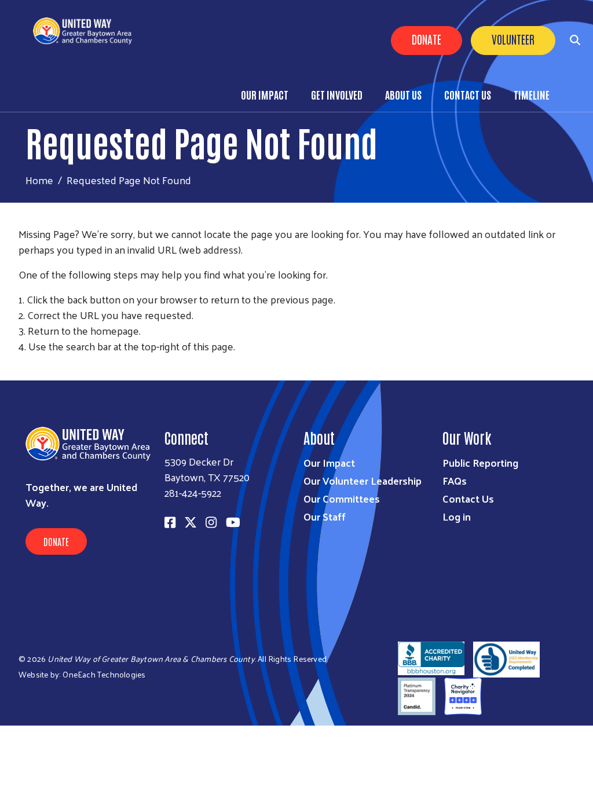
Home (39, 180)
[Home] (87, 31)
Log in (456, 516)
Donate (426, 38)
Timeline (532, 94)
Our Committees (341, 498)
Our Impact (264, 94)
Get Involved (337, 94)
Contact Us (467, 94)
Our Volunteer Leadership (362, 480)
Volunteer (513, 38)
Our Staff (324, 516)
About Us (403, 94)
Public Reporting (480, 462)
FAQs (454, 480)
